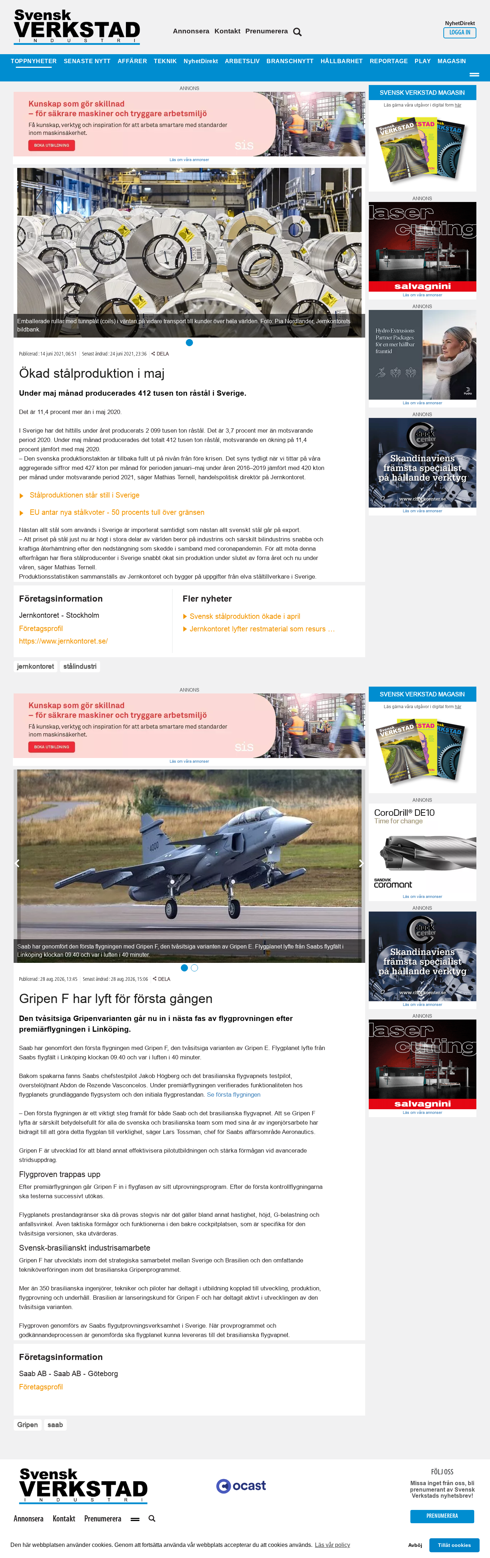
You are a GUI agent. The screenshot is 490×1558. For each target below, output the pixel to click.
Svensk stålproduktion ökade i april (245, 616)
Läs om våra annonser (189, 159)
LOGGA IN (459, 32)
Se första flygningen (233, 1094)
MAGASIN (452, 61)
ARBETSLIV (242, 61)
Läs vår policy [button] (332, 1545)
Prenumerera (266, 31)
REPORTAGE (389, 61)
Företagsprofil (41, 628)
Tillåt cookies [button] (454, 1545)
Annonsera (191, 31)
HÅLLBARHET (342, 61)
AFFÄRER (132, 61)
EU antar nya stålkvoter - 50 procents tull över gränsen (117, 512)
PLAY (423, 61)
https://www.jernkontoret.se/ (63, 641)
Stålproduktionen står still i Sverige (85, 495)
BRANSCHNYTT (290, 61)
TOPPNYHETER (34, 61)
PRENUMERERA (442, 1516)
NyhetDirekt (201, 61)
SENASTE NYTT (87, 61)
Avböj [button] (415, 1545)
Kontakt (227, 31)
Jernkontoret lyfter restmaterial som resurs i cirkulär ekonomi (263, 629)
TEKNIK (165, 61)
